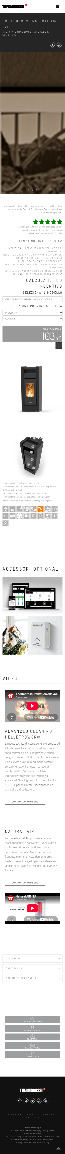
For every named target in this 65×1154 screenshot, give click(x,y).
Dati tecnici (14, 968)
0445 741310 (14, 1136)
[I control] (32, 596)
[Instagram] (26, 1100)
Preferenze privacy (41, 1142)
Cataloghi (14, 1114)
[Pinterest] (32, 1100)
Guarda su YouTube (25, 801)
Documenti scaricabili (21, 978)
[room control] (32, 635)
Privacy (19, 1142)
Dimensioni (13, 958)
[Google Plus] (59, 45)
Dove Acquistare (42, 1114)
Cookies (27, 1142)
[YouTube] (46, 1100)
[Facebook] (52, 45)
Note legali (32, 1117)
